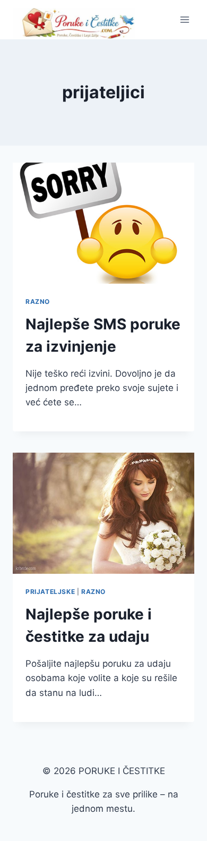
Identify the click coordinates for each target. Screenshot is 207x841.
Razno (37, 301)
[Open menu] (184, 19)
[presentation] (103, 223)
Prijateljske (50, 592)
